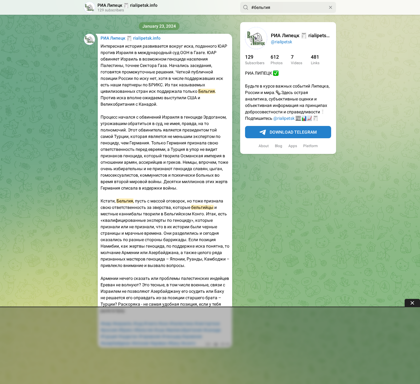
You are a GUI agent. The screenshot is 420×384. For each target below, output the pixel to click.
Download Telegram (293, 132)
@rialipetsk (281, 41)
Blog (278, 146)
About (264, 146)
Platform (310, 146)
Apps (292, 146)
